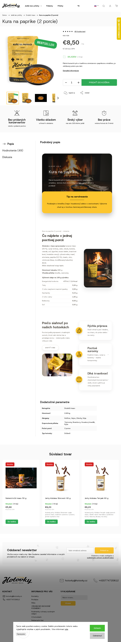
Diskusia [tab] (7, 157)
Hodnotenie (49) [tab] (12, 150)
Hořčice (67, 418)
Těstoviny (68, 422)
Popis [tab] (10, 144)
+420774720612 (109, 580)
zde (66, 629)
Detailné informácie (71, 71)
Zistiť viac (50, 348)
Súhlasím (97, 628)
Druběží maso (69, 408)
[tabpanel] (21, 493)
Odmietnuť (97, 636)
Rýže (66, 424)
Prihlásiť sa (104, 550)
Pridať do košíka (99, 82)
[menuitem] (33, 6)
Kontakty (35, 596)
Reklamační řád (37, 620)
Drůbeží (67, 433)
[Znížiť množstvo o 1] (66, 82)
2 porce (67, 428)
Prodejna (34, 599)
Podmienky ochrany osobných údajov (43, 613)
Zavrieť (112, 101)
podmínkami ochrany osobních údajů (100, 558)
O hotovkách (36, 617)
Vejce (73, 418)
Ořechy (79, 418)
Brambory (76, 422)
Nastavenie (21, 634)
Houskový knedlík (88, 422)
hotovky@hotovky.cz (76, 580)
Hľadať (68, 603)
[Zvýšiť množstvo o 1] (78, 82)
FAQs (33, 603)
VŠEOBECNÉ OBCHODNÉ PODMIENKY (40, 607)
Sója (84, 418)
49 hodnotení (79, 31)
